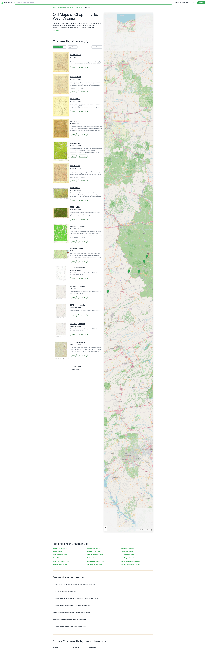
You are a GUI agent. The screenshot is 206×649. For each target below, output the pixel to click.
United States (61, 7)
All (64, 47)
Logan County (78, 7)
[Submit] (15, 2)
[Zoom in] (105, 527)
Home (54, 7)
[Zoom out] (105, 530)
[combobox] (93, 3)
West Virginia (69, 7)
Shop (187, 2)
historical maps (60, 548)
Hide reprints (57, 47)
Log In (194, 2)
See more (56, 31)
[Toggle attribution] (151, 530)
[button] (139, 271)
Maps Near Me (180, 2)
